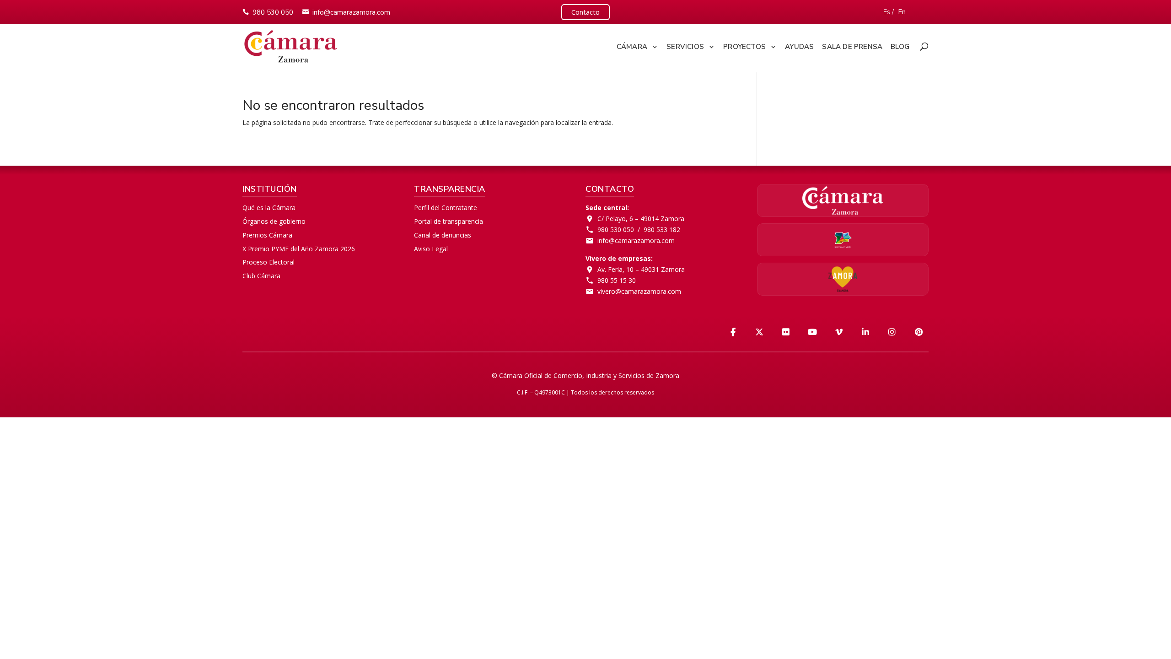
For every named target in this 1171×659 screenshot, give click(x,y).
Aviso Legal (431, 248)
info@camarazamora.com (351, 12)
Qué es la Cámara (268, 207)
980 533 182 (662, 229)
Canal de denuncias (442, 235)
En (902, 11)
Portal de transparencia (448, 221)
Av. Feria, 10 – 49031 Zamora (641, 269)
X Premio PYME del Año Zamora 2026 (298, 248)
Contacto (585, 11)
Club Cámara (261, 275)
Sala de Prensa (852, 47)
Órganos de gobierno (274, 221)
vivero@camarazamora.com (639, 291)
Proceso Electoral (268, 262)
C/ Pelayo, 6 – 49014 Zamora (640, 218)
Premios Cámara (267, 235)
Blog (900, 47)
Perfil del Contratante (445, 207)
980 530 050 (272, 12)
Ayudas (799, 47)
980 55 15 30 (616, 280)
